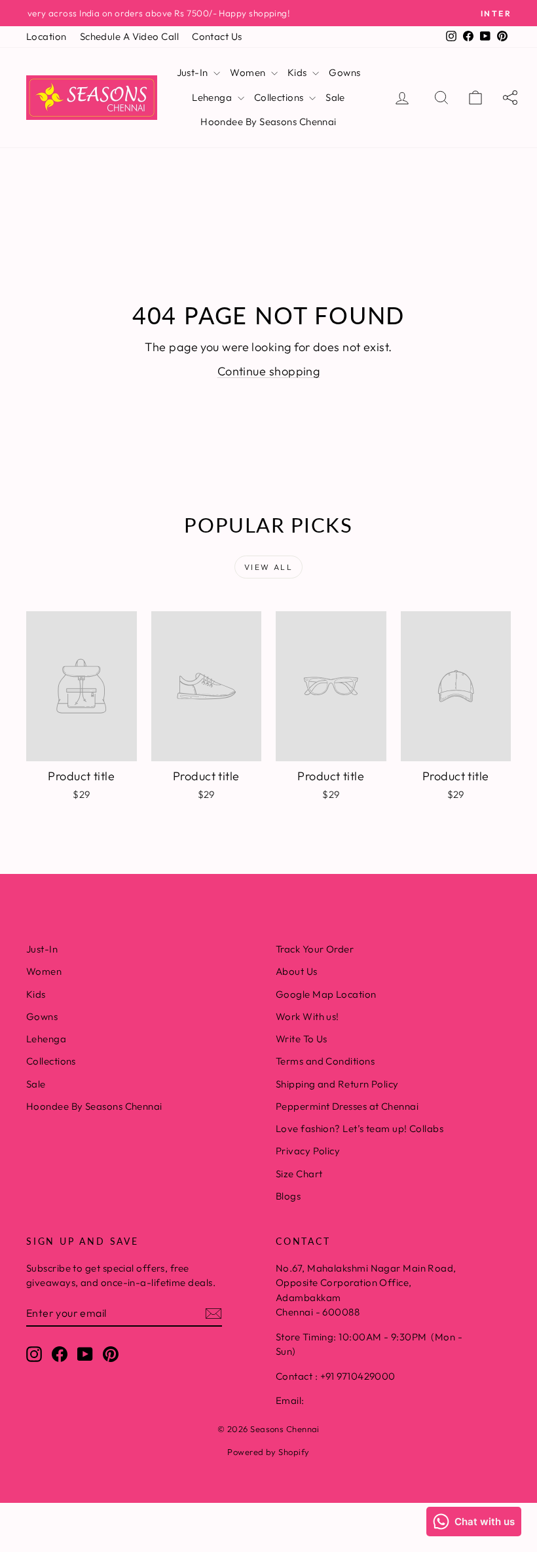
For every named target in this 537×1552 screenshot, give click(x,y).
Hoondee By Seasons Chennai (268, 121)
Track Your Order (315, 949)
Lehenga (213, 97)
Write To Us (301, 1038)
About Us (297, 971)
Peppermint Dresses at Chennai (347, 1106)
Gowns (344, 72)
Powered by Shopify (268, 1452)
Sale (335, 97)
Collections (280, 97)
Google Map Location (326, 994)
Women (249, 72)
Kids (298, 72)
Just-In (194, 72)
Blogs (288, 1196)
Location (46, 36)
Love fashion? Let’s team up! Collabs (359, 1128)
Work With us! (307, 1016)
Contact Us (217, 36)
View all (268, 567)
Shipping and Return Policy (337, 1084)
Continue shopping (268, 371)
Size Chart (299, 1173)
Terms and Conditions (325, 1061)
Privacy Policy (308, 1151)
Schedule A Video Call (129, 36)
